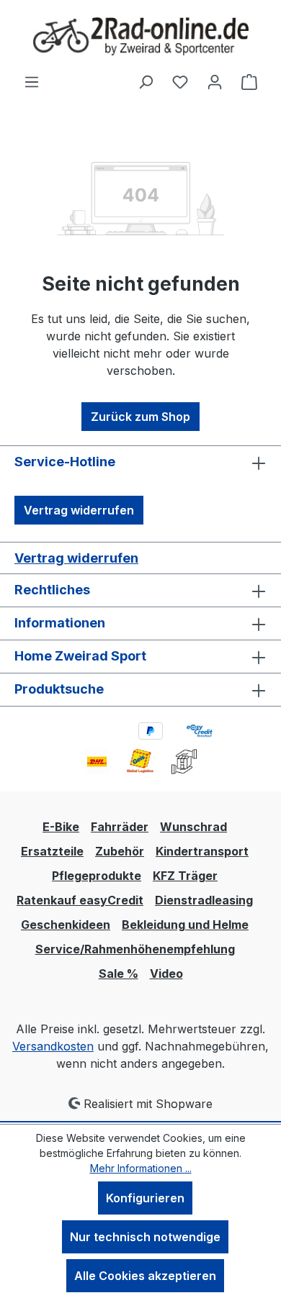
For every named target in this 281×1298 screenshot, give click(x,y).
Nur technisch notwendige (145, 1237)
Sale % (118, 973)
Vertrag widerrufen (79, 510)
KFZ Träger (185, 875)
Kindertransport (202, 851)
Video (166, 973)
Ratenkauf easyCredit (80, 900)
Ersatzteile (52, 851)
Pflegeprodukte (96, 875)
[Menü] (31, 81)
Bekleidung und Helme (185, 924)
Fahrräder (119, 827)
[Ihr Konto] (214, 81)
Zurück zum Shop (140, 416)
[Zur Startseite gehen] (140, 36)
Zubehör (119, 851)
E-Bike (61, 827)
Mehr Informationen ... (141, 1168)
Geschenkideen (65, 924)
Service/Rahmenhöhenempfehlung (135, 949)
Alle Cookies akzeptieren (145, 1275)
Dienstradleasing (204, 900)
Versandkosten (53, 1046)
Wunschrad (193, 827)
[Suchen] (145, 81)
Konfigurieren (145, 1198)
